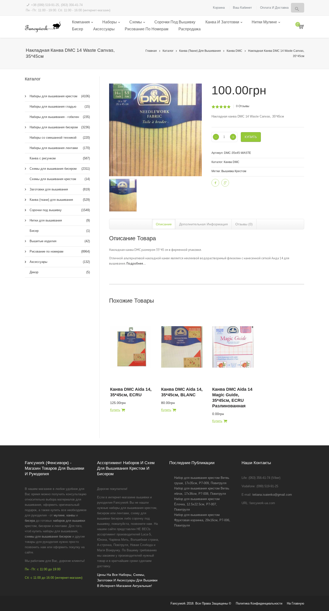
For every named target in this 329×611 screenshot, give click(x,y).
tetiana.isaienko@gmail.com (272, 494)
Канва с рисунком (60, 158)
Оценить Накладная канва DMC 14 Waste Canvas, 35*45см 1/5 (213, 107)
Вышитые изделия (60, 241)
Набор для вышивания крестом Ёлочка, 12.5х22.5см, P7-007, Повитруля (197, 504)
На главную (295, 603)
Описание (164, 224)
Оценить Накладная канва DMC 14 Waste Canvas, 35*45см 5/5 (228, 107)
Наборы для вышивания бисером (60, 127)
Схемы (135, 22)
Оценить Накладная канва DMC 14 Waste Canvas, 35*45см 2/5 (217, 107)
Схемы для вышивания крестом (60, 179)
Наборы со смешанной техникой (60, 137)
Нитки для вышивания (60, 220)
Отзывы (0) (244, 224)
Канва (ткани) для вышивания (200, 50)
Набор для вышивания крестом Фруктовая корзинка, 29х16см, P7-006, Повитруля (202, 520)
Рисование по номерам (146, 29)
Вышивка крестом (233, 171)
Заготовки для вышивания (60, 189)
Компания (81, 22)
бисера (30, 520)
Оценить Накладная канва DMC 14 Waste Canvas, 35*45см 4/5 (225, 107)
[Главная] (43, 26)
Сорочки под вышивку (174, 22)
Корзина (219, 7)
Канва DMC (234, 50)
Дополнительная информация (203, 224)
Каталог (168, 50)
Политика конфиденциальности (259, 603)
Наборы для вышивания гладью (60, 106)
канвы (70, 515)
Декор (60, 272)
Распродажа (189, 29)
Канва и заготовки (222, 22)
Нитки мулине (264, 22)
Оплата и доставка (274, 7)
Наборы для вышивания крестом (60, 96)
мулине (59, 515)
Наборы (109, 22)
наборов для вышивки (69, 520)
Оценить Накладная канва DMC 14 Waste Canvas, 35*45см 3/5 (221, 107)
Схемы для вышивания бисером (60, 168)
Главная (151, 50)
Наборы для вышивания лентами (60, 148)
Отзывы (242, 106)
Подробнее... (136, 263)
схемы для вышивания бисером (48, 536)
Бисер (77, 29)
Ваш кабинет (242, 7)
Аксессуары (104, 29)
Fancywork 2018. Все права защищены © (201, 603)
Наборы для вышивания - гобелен (60, 117)
